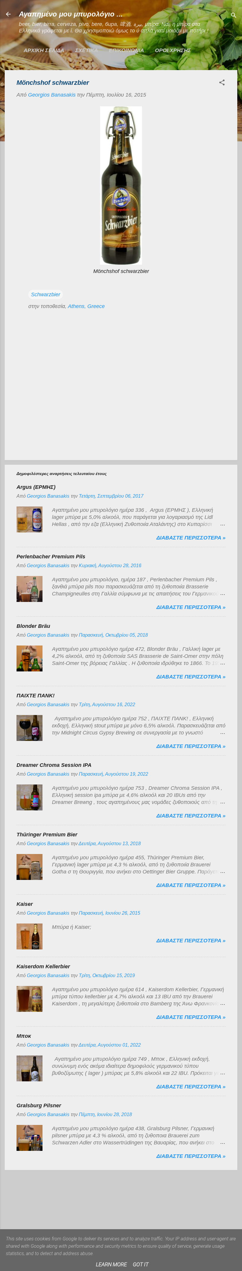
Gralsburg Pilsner (39, 1105)
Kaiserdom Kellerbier (43, 966)
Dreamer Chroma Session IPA (54, 765)
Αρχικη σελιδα (44, 50)
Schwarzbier (45, 294)
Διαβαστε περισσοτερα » (190, 538)
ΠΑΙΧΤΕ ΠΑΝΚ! (36, 696)
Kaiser (25, 904)
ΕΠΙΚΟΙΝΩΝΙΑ (126, 50)
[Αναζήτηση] (233, 16)
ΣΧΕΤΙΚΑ (86, 50)
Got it (140, 1264)
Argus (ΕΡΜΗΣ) (36, 487)
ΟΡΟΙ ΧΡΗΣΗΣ (173, 50)
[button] (221, 83)
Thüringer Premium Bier (47, 835)
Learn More (111, 1264)
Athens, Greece (86, 306)
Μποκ (24, 1036)
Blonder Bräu (33, 626)
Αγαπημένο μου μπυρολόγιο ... (71, 14)
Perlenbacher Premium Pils (51, 557)
